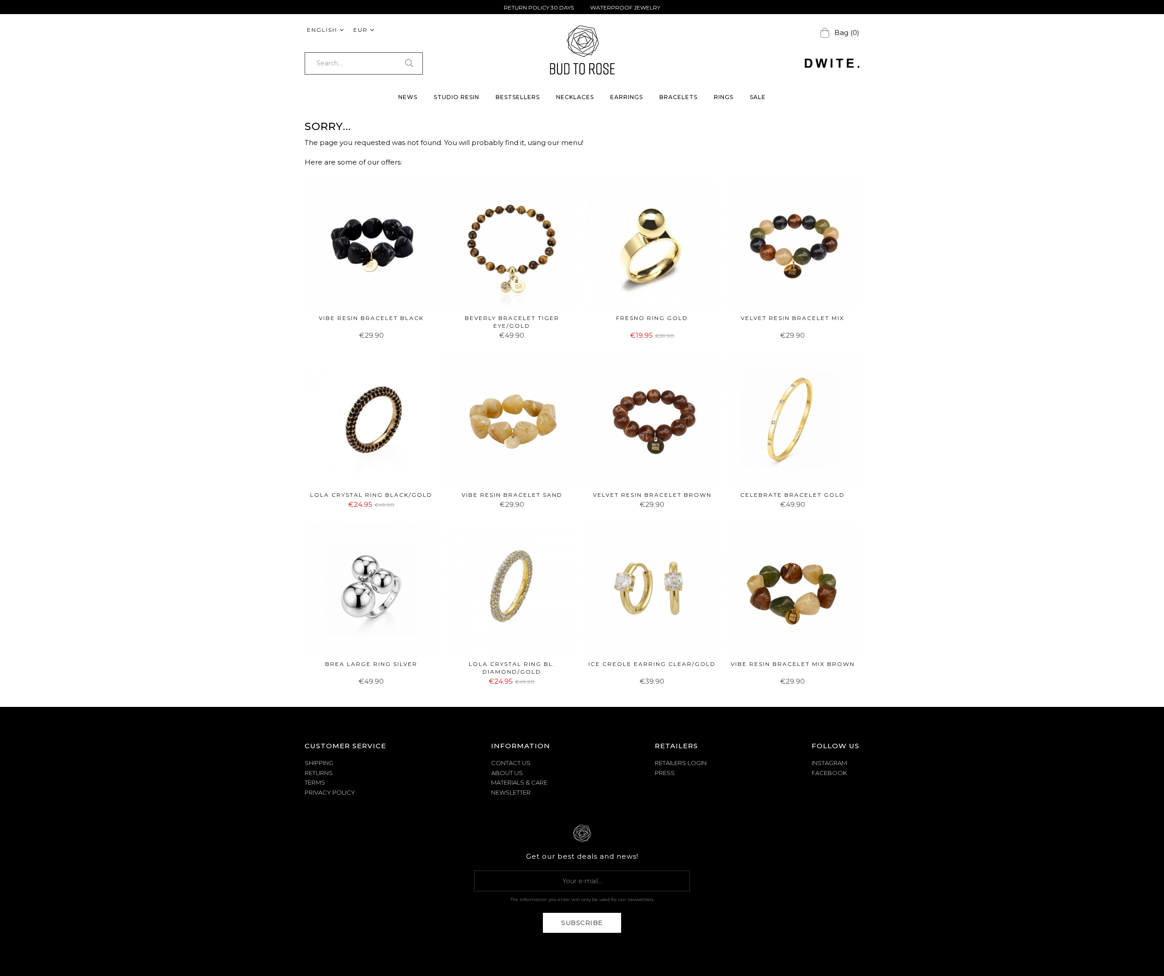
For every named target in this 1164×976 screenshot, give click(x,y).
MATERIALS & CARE (519, 782)
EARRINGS (626, 97)
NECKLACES (575, 97)
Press (665, 772)
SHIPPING (319, 762)
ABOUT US (507, 772)
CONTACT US (511, 762)
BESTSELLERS (518, 97)
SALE (758, 97)
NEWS (407, 97)
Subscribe (582, 923)
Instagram (829, 762)
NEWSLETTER (511, 792)
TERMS (315, 782)
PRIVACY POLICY (330, 792)
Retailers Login (681, 762)
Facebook (829, 772)
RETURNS (319, 772)
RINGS (723, 97)
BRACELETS (678, 97)
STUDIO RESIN (456, 97)
